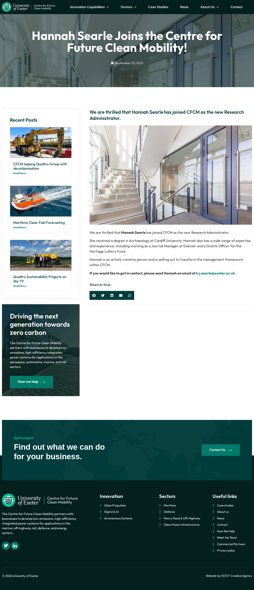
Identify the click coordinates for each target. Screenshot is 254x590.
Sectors (126, 7)
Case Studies (158, 7)
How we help (28, 381)
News (184, 7)
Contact (236, 7)
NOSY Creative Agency (236, 575)
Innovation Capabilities (87, 7)
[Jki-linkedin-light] (15, 546)
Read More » (20, 173)
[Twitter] (6, 546)
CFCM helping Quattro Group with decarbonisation (40, 166)
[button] (93, 295)
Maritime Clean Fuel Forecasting (39, 222)
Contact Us (217, 450)
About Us (207, 7)
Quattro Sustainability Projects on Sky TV (39, 278)
